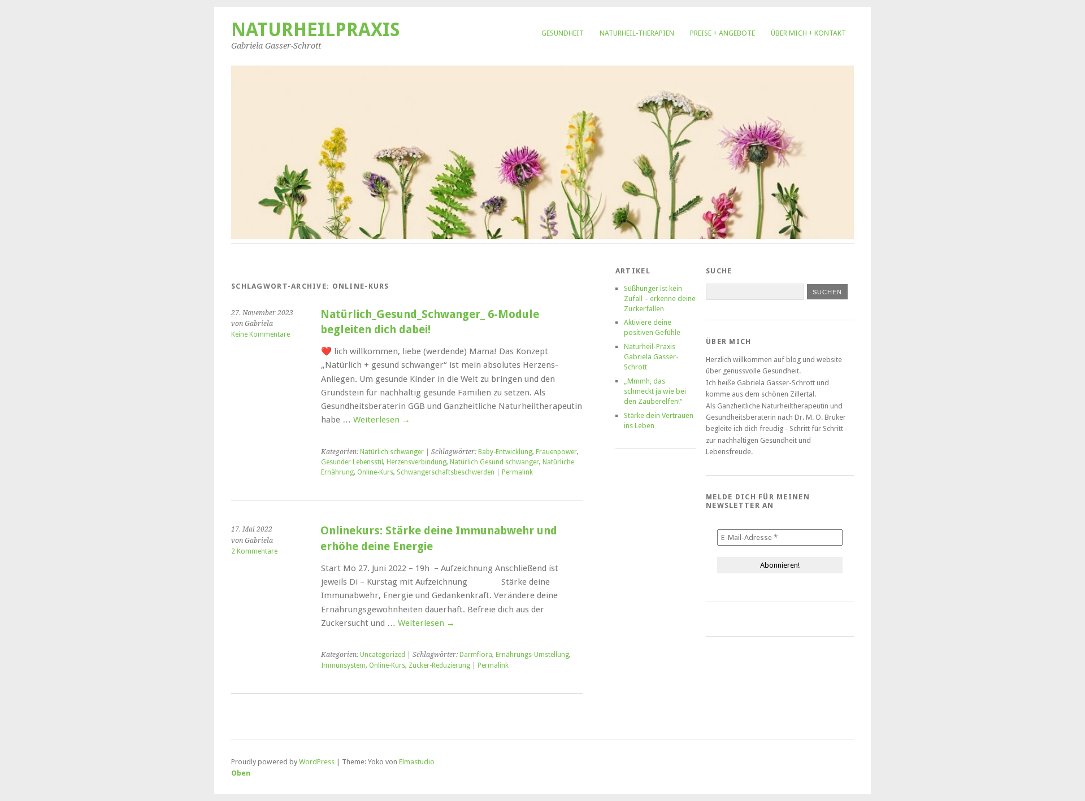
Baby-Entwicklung (505, 452)
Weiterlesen (381, 420)
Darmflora (475, 655)
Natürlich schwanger (392, 452)
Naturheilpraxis (315, 30)
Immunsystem (343, 665)
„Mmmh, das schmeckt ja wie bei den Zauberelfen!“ (655, 391)
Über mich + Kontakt (808, 33)
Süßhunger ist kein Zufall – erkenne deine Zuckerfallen (660, 298)
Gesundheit (562, 33)
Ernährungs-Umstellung (532, 655)
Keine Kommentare (260, 334)
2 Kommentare (254, 551)
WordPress (317, 762)
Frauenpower (556, 452)
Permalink (517, 472)
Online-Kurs (375, 472)
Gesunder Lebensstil (352, 462)
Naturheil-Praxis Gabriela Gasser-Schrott (651, 356)
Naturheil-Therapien (637, 33)
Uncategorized (382, 655)
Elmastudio (417, 762)
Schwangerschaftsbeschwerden (445, 472)
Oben (240, 773)
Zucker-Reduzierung (439, 665)
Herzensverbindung (416, 462)
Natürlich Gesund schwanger (494, 462)
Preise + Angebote (722, 33)
